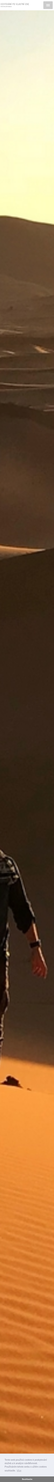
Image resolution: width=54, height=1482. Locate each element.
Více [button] (19, 1470)
